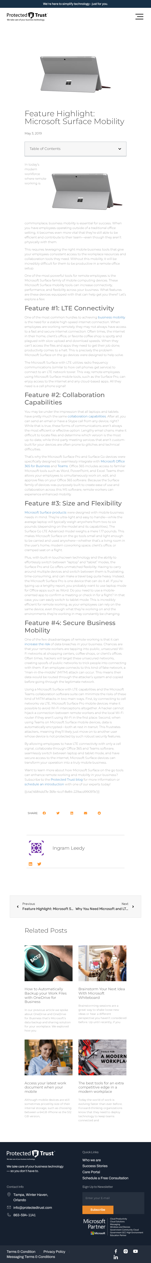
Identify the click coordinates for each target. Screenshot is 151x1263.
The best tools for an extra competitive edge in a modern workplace (101, 1087)
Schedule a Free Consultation (105, 1178)
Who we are (91, 1160)
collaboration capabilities (87, 416)
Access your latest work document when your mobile (45, 1087)
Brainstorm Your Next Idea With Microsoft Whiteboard (101, 993)
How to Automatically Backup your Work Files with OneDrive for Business (46, 995)
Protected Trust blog (67, 779)
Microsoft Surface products (45, 512)
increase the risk (37, 644)
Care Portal (91, 1172)
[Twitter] (39, 864)
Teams (63, 466)
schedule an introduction (44, 784)
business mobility (111, 317)
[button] (119, 148)
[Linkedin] (30, 864)
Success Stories (95, 1166)
